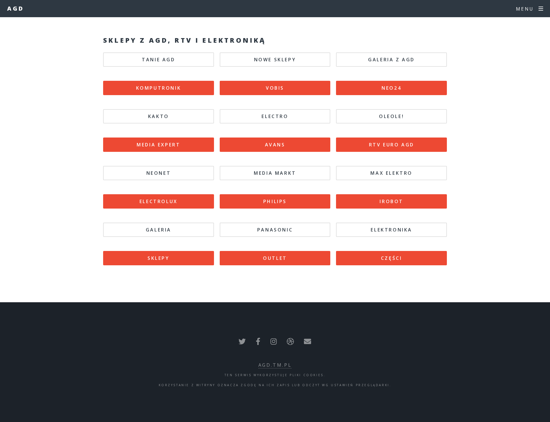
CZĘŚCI (391, 258)
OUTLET (275, 258)
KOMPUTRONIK (158, 88)
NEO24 (391, 88)
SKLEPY (159, 258)
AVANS (275, 145)
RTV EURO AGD (391, 145)
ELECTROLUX (159, 201)
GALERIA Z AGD (391, 59)
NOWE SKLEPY (275, 59)
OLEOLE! (391, 116)
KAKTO (158, 116)
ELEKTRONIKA (391, 230)
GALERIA (158, 230)
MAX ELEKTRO (391, 173)
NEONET (158, 173)
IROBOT (391, 201)
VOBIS (275, 88)
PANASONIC (275, 230)
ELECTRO (275, 116)
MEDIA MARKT (275, 173)
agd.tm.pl (275, 365)
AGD (15, 8)
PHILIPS (275, 201)
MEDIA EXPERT (158, 145)
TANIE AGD (158, 59)
